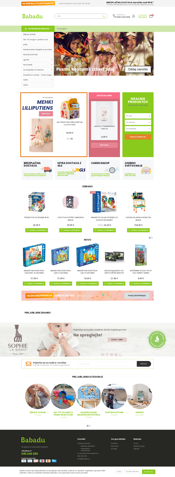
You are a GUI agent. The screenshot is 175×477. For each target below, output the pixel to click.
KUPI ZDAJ (46, 114)
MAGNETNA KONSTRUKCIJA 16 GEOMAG (87, 271)
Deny (119, 471)
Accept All (148, 472)
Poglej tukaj (117, 340)
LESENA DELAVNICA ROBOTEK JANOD (138, 218)
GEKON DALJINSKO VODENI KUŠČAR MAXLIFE (114, 271)
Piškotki (136, 449)
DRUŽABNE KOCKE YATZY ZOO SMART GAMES (141, 271)
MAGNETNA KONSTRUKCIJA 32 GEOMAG (60, 271)
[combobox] (81, 16)
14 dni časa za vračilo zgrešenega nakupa (100, 175)
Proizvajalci (62, 29)
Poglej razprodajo (137, 295)
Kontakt (114, 449)
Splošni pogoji (139, 446)
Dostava (114, 443)
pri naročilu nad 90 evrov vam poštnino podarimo (35, 175)
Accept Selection (132, 471)
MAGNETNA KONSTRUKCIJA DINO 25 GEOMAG (34, 271)
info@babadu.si (84, 459)
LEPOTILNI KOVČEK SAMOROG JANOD (71, 218)
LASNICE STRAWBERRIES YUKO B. (104, 127)
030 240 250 (82, 456)
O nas (136, 443)
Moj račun (115, 446)
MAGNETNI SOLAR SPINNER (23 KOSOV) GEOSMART (104, 218)
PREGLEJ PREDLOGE (138, 137)
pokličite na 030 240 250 (130, 175)
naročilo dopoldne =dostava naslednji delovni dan (67, 174)
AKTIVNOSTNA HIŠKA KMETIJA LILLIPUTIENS (69, 123)
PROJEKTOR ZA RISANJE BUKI (36, 217)
